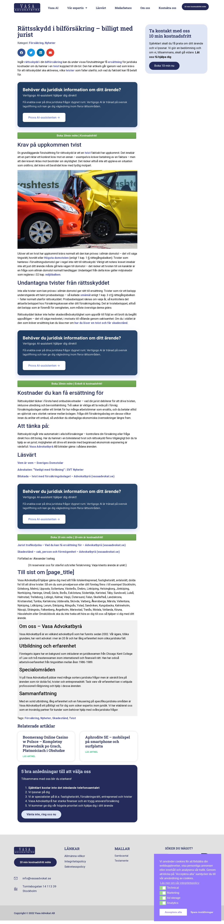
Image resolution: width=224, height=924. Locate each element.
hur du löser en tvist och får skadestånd (100, 323)
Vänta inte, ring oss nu (41, 814)
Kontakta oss (167, 8)
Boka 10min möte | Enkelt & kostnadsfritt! (76, 383)
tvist (56, 66)
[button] (21, 53)
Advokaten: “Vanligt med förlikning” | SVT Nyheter (51, 469)
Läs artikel (29, 756)
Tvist (72, 718)
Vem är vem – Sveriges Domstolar (40, 463)
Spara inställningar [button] (202, 912)
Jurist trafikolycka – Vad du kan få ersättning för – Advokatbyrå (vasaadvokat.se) (72, 545)
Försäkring (36, 43)
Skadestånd (60, 718)
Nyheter (50, 43)
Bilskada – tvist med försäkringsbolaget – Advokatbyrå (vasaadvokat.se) (66, 476)
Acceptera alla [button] (173, 912)
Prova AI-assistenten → (44, 117)
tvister (70, 70)
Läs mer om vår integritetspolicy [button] (179, 882)
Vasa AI (53, 8)
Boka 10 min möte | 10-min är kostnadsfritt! (77, 537)
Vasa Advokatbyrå (41, 446)
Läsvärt (101, 8)
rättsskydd (31, 62)
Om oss (145, 8)
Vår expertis (75, 8)
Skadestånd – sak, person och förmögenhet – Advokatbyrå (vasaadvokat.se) (69, 551)
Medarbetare (123, 8)
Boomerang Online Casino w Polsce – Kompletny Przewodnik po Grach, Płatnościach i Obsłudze (45, 744)
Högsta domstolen (56, 257)
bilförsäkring (53, 62)
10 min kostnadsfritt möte (195, 7)
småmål (85, 295)
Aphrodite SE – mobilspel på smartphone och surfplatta (107, 741)
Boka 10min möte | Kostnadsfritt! (77, 135)
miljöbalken (52, 274)
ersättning (115, 62)
